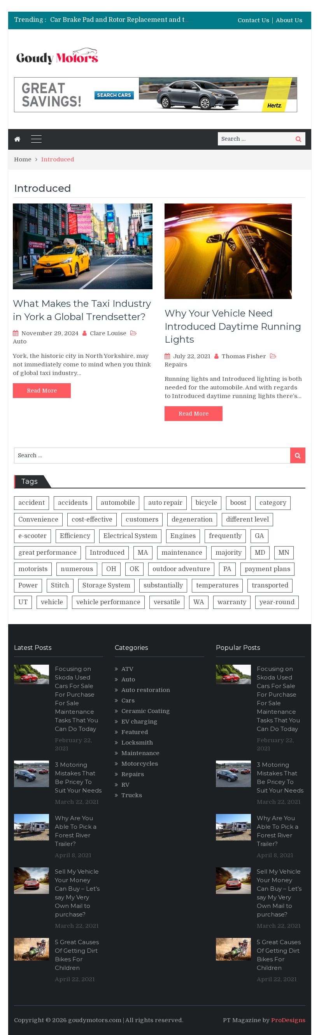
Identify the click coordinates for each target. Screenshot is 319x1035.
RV (125, 784)
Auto (19, 341)
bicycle (206, 502)
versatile (167, 602)
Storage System (106, 585)
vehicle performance (108, 602)
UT (23, 602)
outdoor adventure (181, 569)
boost (238, 502)
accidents (73, 502)
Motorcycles (139, 763)
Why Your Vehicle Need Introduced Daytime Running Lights (233, 326)
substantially (163, 585)
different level (247, 519)
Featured (134, 732)
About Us (289, 20)
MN (284, 552)
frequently (225, 536)
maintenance (181, 552)
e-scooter (32, 536)
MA (143, 552)
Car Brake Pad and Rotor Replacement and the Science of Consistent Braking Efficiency (184, 19)
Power (28, 585)
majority (229, 552)
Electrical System (130, 536)
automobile (118, 502)
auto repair (165, 502)
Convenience (38, 519)
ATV (127, 668)
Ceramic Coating (145, 711)
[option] (119, 20)
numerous (77, 569)
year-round (276, 602)
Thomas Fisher (244, 356)
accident (31, 502)
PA (227, 569)
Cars (128, 700)
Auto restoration (145, 690)
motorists (32, 569)
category (272, 502)
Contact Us (253, 20)
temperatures (217, 585)
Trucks (131, 795)
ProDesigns (288, 1020)
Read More (42, 390)
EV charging (139, 721)
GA (259, 536)
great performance (47, 552)
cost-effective (92, 519)
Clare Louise (108, 333)
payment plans (267, 569)
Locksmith (137, 742)
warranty (231, 602)
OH (111, 569)
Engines (183, 536)
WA (198, 602)
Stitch (60, 585)
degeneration (192, 519)
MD (260, 552)
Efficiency (75, 536)
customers (142, 519)
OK (134, 569)
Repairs (176, 364)
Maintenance (140, 753)
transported (270, 585)
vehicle (52, 602)
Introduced (107, 552)
